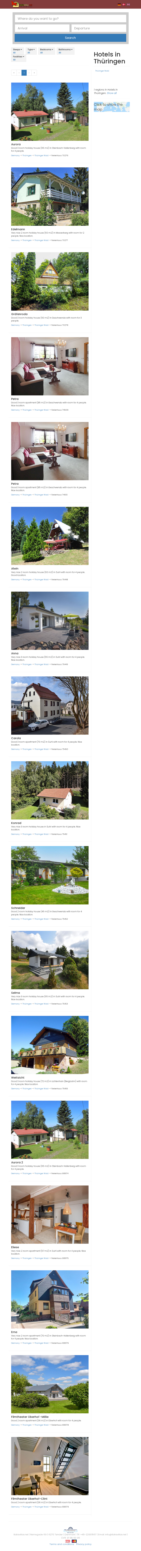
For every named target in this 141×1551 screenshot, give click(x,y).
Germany (15, 155)
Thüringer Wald (41, 155)
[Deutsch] (119, 4)
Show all (112, 93)
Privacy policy (83, 1544)
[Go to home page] (21, 4)
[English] (128, 4)
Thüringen (27, 155)
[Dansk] (123, 4)
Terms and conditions (62, 1544)
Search (70, 38)
